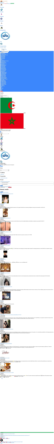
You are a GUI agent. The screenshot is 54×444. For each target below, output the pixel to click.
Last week (5, 181)
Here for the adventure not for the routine (6, 286)
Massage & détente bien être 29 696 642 (6, 343)
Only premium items (4, 184)
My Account (8, 433)
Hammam (1, 435)
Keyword (1, 94)
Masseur (9, 435)
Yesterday (2, 181)
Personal (4, 192)
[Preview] (0, 204)
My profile (8, 442)
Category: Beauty (2, 194)
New (1, 174)
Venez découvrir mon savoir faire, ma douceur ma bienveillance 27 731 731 (11, 314)
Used (3, 174)
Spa (17, 435)
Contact (5, 433)
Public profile (12, 442)
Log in (13, 441)
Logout (1, 443)
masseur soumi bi (3, 259)
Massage (4, 435)
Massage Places (15, 435)
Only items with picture (5, 182)
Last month (8, 181)
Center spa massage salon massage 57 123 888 (7, 372)
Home (1, 433)
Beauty (12, 435)
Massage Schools (20, 435)
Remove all (6, 194)
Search (1, 91)
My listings (2, 442)
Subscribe (10, 187)
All (0, 174)
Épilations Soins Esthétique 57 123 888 (6, 231)
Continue (1, 166)
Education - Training (3, 47)
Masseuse (2, 204)
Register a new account (17, 441)
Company (7, 192)
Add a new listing (12, 433)
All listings (1, 192)
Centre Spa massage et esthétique (5, 245)
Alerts (5, 442)
